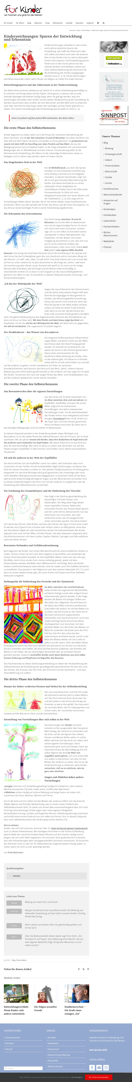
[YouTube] (99, 1067)
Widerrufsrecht (55, 1066)
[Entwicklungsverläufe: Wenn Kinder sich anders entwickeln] (16, 985)
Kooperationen (12, 1037)
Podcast (108, 247)
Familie (108, 177)
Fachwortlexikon (111, 226)
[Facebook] (92, 1067)
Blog (13, 960)
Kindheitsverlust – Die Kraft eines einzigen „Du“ (75, 1010)
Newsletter (53, 1043)
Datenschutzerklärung (59, 1054)
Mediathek (109, 241)
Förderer (9, 1043)
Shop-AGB (53, 1060)
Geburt (108, 160)
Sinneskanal (59, 418)
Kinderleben (110, 209)
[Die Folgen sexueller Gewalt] (46, 985)
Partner (9, 1049)
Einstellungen (76, 1077)
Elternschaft (111, 171)
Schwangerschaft (113, 154)
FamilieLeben (110, 215)
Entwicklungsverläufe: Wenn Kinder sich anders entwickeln (16, 1010)
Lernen (108, 183)
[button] (103, 23)
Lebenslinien (110, 220)
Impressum (53, 1049)
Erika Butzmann (15, 852)
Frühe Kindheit (21, 960)
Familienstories (111, 188)
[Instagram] (106, 1067)
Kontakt (52, 1037)
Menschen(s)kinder (113, 194)
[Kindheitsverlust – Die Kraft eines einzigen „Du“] (77, 985)
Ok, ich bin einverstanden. (99, 1077)
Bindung (109, 148)
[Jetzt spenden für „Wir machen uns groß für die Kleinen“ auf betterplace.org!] (114, 55)
